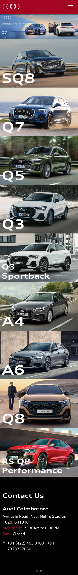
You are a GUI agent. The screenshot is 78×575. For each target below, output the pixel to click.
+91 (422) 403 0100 (25, 543)
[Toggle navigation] (70, 7)
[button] (37, 571)
